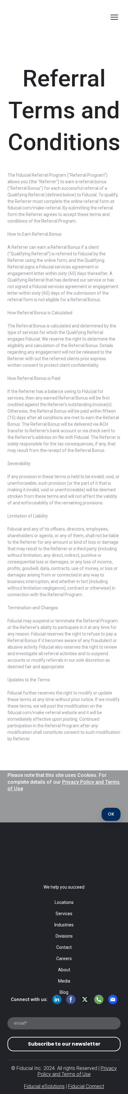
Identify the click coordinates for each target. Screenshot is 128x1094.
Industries (64, 924)
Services (64, 913)
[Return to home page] (57, 17)
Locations (64, 902)
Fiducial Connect (86, 1086)
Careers (64, 958)
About (64, 969)
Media (64, 981)
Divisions (64, 936)
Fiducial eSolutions (44, 1086)
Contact (64, 947)
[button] (111, 814)
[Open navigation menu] (114, 17)
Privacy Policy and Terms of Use (77, 1071)
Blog (64, 992)
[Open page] (64, 855)
